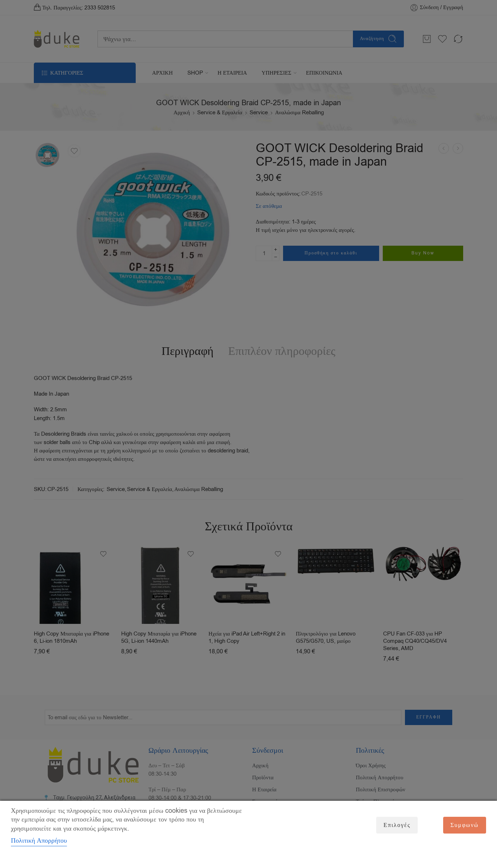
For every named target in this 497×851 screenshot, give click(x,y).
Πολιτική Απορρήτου (39, 840)
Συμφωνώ (464, 825)
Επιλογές (396, 825)
